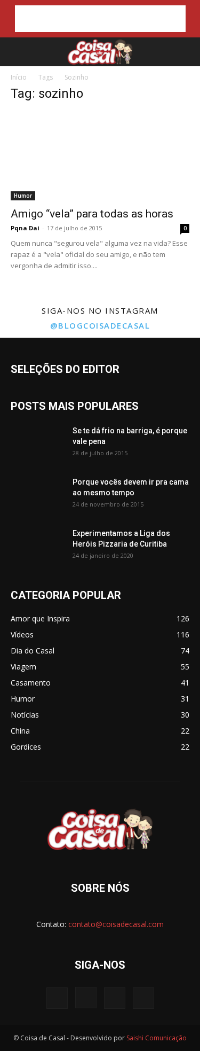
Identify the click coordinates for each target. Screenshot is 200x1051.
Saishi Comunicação (156, 1037)
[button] (17, 51)
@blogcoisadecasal (100, 325)
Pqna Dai (25, 228)
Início (19, 77)
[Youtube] (143, 998)
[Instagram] (86, 997)
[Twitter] (114, 998)
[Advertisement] (100, 18)
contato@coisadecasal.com (116, 924)
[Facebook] (57, 998)
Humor (23, 195)
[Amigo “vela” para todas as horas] (100, 156)
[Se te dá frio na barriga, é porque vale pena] (37, 444)
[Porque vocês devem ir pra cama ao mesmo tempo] (37, 495)
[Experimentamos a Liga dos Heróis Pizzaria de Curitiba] (37, 546)
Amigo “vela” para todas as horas (92, 213)
